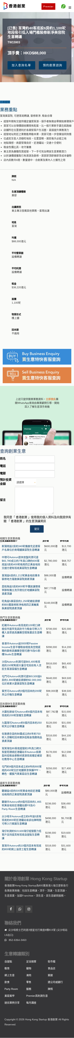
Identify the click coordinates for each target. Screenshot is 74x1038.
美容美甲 (9, 995)
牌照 (50, 988)
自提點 (8, 961)
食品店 (51, 968)
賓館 (50, 975)
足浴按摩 (31, 961)
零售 (28, 982)
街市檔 (51, 961)
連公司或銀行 (55, 982)
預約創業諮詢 (52, 65)
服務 (28, 988)
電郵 (3, 473)
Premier (48, 6)
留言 (3, 499)
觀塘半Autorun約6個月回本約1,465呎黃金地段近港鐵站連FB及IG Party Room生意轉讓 (21, 805)
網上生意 (9, 975)
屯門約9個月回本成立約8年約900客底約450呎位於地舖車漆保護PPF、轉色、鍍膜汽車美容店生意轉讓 (22, 770)
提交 (36, 528)
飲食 (7, 982)
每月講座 (31, 1002)
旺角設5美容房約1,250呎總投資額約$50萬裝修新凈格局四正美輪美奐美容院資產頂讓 (21, 605)
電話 (3, 465)
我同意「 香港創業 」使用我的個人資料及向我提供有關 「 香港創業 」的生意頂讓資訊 (37, 519)
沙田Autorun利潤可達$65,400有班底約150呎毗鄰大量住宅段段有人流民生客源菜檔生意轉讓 (21, 665)
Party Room (11, 988)
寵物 (28, 968)
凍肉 (28, 975)
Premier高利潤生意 (37, 995)
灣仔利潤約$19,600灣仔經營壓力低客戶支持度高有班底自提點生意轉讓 (21, 835)
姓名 (3, 458)
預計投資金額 (5, 481)
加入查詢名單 (21, 65)
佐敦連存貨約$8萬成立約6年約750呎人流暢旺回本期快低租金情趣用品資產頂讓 (22, 737)
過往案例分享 (12, 1002)
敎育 (7, 968)
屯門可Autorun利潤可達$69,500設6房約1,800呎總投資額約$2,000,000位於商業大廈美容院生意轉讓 (22, 680)
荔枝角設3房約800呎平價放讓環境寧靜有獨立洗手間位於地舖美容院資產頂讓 (21, 590)
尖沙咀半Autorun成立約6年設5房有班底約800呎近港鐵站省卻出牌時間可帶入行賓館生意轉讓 (21, 820)
